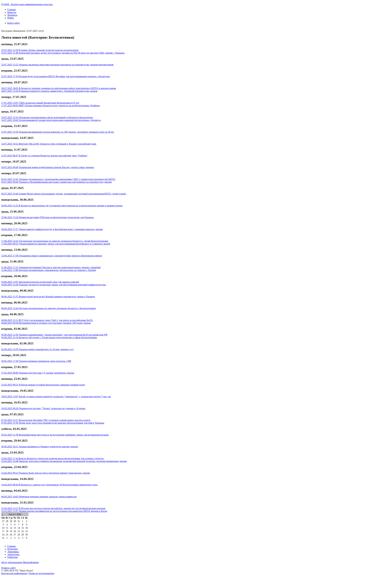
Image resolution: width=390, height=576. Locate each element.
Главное (11, 546)
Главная (11, 9)
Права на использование (41, 573)
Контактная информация (14, 573)
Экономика (13, 551)
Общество (12, 557)
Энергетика (13, 554)
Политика (12, 549)
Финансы (12, 15)
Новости (11, 12)
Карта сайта (13, 23)
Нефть (10, 17)
